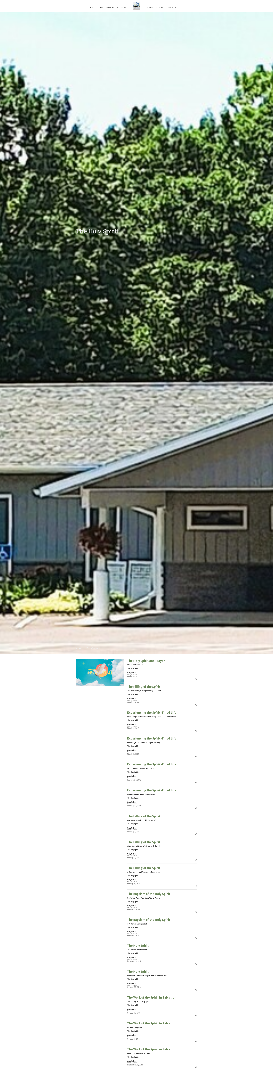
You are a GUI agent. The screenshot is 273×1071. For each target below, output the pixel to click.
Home (91, 8)
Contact (172, 8)
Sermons (110, 8)
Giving (150, 8)
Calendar (121, 8)
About (100, 8)
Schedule (160, 8)
